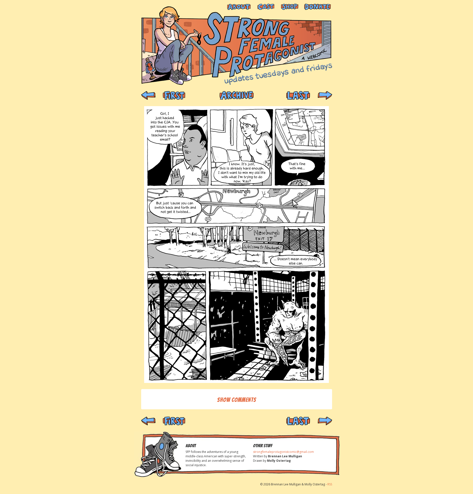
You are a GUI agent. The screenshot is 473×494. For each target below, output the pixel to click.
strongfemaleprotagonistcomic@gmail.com (283, 452)
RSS (329, 484)
